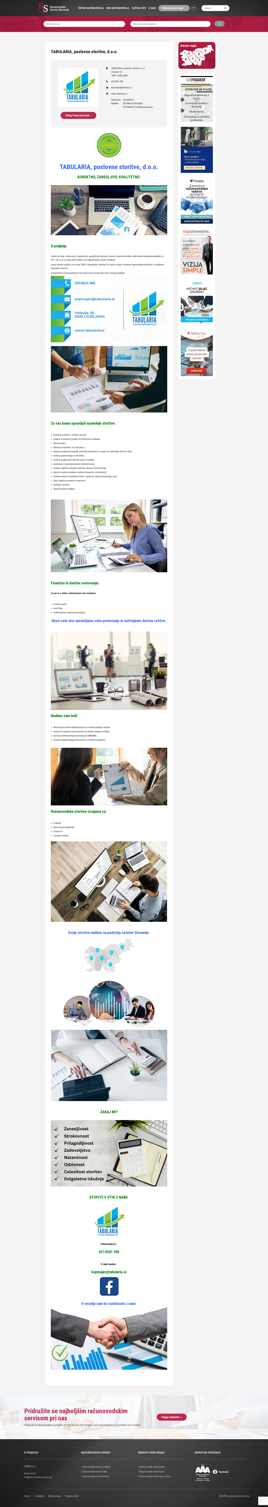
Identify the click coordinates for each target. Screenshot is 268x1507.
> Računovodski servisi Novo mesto (154, 1476)
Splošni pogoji (54, 1496)
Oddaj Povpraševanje (77, 115)
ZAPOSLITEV (139, 8)
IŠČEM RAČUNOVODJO (91, 8)
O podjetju (58, 246)
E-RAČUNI (91, 735)
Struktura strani (72, 1496)
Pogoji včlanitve (170, 1417)
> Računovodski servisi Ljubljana (95, 1466)
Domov (27, 1496)
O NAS (152, 8)
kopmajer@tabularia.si (109, 1272)
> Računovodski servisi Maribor (95, 1476)
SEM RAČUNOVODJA (117, 8)
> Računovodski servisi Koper (151, 1466)
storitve (108, 423)
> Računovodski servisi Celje (94, 1471)
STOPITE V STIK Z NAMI (108, 1197)
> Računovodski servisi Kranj (151, 1471)
